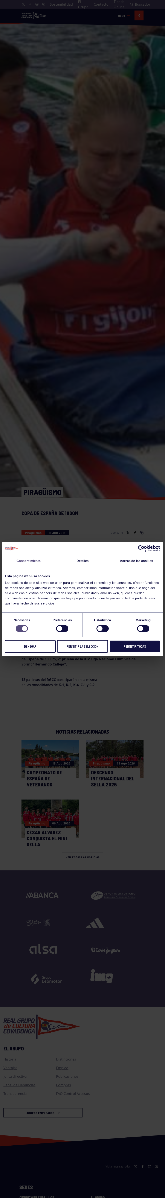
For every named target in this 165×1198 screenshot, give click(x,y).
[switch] (62, 628)
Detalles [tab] (82, 561)
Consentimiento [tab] (29, 561)
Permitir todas (135, 646)
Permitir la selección (82, 646)
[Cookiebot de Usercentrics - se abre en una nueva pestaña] (141, 548)
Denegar (30, 646)
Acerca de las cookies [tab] (136, 561)
